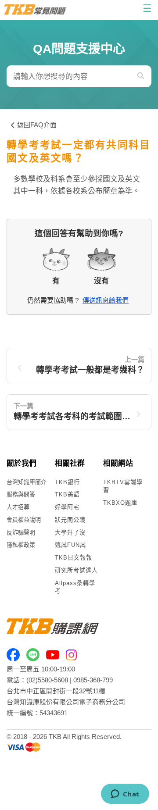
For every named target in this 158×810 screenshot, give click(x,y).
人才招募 (18, 507)
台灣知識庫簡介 (27, 482)
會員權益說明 (24, 520)
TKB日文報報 (73, 557)
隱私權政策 (21, 545)
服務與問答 (21, 494)
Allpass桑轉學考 (75, 587)
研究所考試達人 (76, 570)
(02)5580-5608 (47, 680)
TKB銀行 (67, 482)
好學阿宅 (67, 507)
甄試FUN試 (70, 545)
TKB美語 (67, 494)
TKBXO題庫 (120, 503)
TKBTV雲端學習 (123, 486)
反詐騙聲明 (21, 532)
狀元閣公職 (70, 520)
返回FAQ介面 (37, 124)
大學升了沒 (70, 532)
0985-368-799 (93, 680)
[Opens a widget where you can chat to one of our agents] (125, 795)
